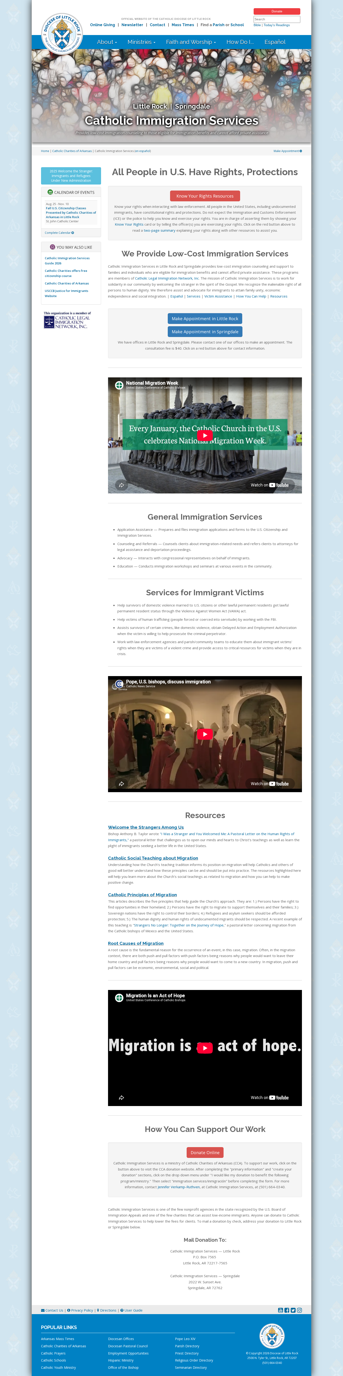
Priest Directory (187, 1353)
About (106, 42)
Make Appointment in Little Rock (205, 318)
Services (193, 296)
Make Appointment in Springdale (205, 331)
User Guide (133, 1310)
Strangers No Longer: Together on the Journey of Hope (179, 925)
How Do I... (240, 42)
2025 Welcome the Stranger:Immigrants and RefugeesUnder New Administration (71, 176)
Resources (278, 296)
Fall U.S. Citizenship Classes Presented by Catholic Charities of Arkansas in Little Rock (71, 212)
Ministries (140, 42)
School (237, 25)
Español (275, 42)
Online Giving (102, 25)
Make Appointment (287, 151)
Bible (257, 25)
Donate (277, 11)
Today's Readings (277, 25)
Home (45, 151)
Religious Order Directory (194, 1360)
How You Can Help (251, 296)
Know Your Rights (129, 224)
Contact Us (54, 1310)
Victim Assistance (218, 296)
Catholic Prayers (53, 1353)
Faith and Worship (190, 42)
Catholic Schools (53, 1360)
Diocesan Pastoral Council (128, 1346)
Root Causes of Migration (136, 943)
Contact (157, 25)
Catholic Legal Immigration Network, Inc (167, 278)
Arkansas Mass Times (57, 1339)
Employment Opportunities (128, 1353)
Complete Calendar (58, 233)
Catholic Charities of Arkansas (72, 151)
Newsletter (132, 25)
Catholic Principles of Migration (142, 894)
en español (142, 151)
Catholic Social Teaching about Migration (153, 858)
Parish (218, 25)
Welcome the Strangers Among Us (146, 827)
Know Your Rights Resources (205, 196)
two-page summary (159, 230)
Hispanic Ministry (120, 1360)
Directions (107, 1310)
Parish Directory (187, 1346)
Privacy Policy (81, 1310)
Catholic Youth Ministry (58, 1367)
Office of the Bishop (123, 1367)
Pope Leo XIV (185, 1339)
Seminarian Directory (191, 1367)
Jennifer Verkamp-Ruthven (179, 1186)
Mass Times (183, 25)
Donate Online (205, 1152)
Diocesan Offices (121, 1339)
